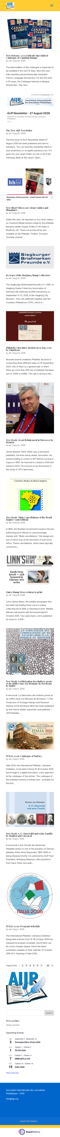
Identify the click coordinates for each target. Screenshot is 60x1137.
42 (48, 965)
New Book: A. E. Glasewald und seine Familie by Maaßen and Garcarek (29, 834)
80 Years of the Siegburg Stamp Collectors (28, 275)
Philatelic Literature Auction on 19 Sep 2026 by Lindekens (28, 348)
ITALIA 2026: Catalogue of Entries (24, 756)
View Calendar (12, 1072)
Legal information (28, 1121)
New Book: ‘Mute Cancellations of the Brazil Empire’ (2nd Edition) (29, 518)
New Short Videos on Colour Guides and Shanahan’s (27, 208)
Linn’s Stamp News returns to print (24, 592)
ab (10, 61)
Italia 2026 (20, 1066)
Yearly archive (12, 1025)
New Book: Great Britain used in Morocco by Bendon (29, 441)
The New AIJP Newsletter (19, 130)
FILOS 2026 (20, 1050)
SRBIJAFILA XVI (22, 1058)
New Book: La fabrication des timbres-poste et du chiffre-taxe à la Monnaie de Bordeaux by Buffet (29, 683)
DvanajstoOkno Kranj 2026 (27, 1042)
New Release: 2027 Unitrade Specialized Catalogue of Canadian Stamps (27, 56)
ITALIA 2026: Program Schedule (23, 926)
